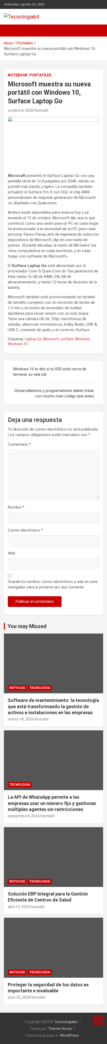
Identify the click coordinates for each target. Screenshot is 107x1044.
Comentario (19, 444)
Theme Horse (60, 1028)
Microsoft (51, 339)
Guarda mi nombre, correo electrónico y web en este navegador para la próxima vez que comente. (53, 584)
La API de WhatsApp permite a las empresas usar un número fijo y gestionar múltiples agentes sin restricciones (52, 803)
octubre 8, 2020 (20, 110)
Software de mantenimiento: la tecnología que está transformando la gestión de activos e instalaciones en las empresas (53, 706)
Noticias (17, 688)
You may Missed (27, 626)
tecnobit (41, 110)
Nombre (16, 507)
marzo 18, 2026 (21, 719)
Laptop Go (33, 339)
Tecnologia (39, 688)
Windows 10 (18, 344)
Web (11, 553)
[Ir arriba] (98, 1020)
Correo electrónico (25, 530)
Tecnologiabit (66, 1021)
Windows (82, 339)
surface (67, 339)
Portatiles (40, 75)
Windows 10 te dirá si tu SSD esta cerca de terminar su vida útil (49, 372)
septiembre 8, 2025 (23, 816)
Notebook (18, 75)
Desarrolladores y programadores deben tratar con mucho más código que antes (54, 393)
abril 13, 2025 (19, 907)
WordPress (69, 1035)
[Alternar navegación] (10, 31)
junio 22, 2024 (19, 997)
